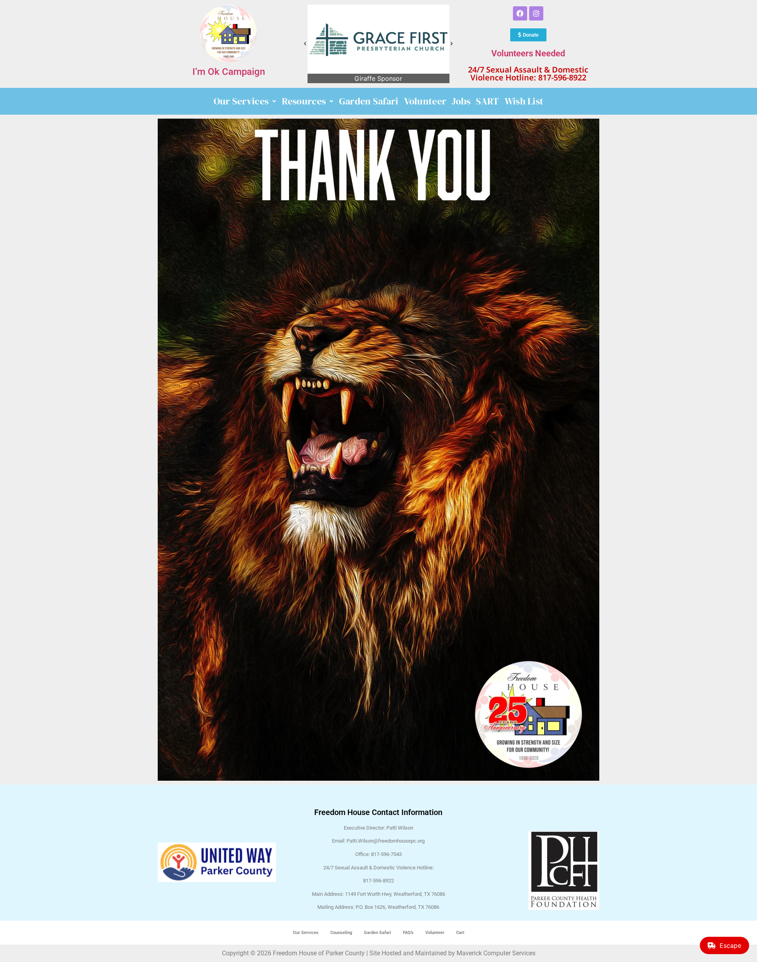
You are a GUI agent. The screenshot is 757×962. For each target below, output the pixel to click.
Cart (460, 932)
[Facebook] (520, 13)
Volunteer (425, 101)
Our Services (241, 101)
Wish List (524, 101)
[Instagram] (536, 13)
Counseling (341, 932)
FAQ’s (408, 932)
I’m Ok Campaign (228, 71)
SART (487, 101)
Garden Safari (369, 101)
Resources (304, 101)
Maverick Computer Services (496, 953)
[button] (305, 43)
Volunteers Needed (528, 53)
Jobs (461, 101)
